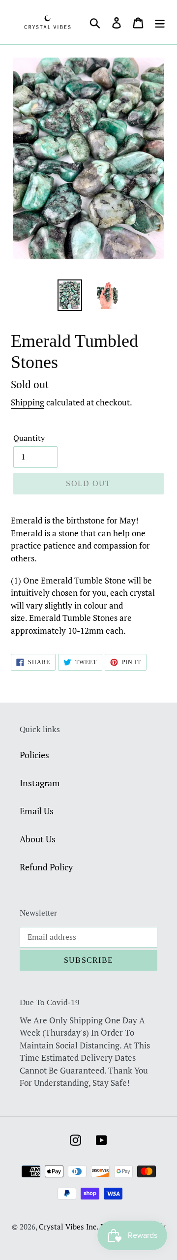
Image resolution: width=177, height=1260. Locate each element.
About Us (38, 839)
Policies (34, 755)
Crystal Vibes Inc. (68, 1226)
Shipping (27, 402)
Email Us (37, 811)
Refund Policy (46, 867)
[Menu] (160, 21)
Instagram (40, 783)
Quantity (29, 437)
